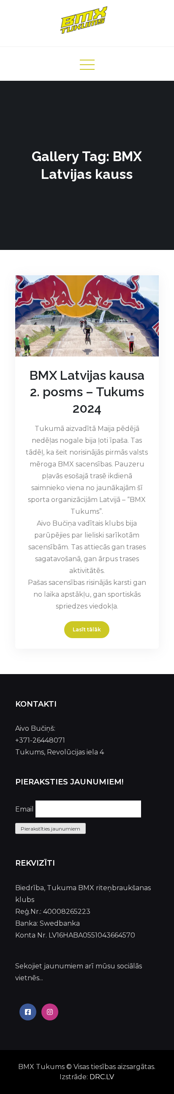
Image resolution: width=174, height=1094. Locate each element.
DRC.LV (102, 1077)
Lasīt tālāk (87, 629)
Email (24, 809)
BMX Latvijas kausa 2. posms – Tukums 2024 (87, 392)
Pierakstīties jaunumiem (50, 828)
